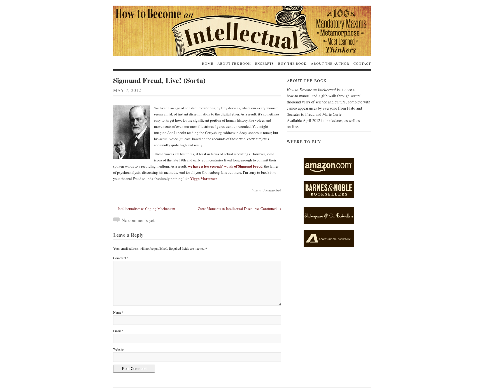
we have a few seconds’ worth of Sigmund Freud (225, 166)
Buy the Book (292, 63)
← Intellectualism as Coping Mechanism (144, 208)
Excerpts (264, 63)
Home (207, 63)
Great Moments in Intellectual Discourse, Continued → (239, 208)
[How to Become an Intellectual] (242, 31)
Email (118, 330)
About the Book (234, 63)
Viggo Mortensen (203, 178)
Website (118, 349)
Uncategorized (271, 190)
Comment (121, 258)
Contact (362, 63)
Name (118, 312)
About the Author (330, 63)
